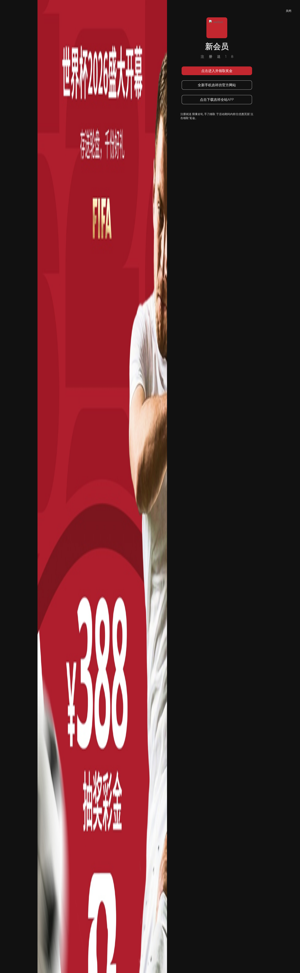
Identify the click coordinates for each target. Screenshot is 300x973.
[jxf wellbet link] (102, 486)
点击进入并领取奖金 (216, 70)
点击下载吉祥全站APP (217, 99)
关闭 (288, 11)
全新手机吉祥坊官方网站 (217, 85)
